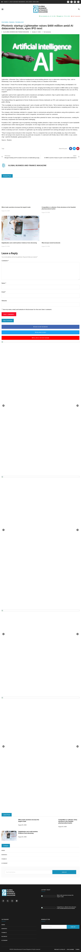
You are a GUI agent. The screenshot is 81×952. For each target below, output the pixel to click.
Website (4, 301)
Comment (5, 261)
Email (4, 292)
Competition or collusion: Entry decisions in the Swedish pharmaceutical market (67, 821)
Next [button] (77, 406)
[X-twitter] (71, 2)
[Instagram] (78, 2)
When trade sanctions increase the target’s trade (16, 207)
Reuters (9, 140)
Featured (5, 22)
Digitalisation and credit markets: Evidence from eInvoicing (19, 243)
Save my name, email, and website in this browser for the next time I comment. (27, 309)
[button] (2, 9)
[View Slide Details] (40, 385)
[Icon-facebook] (68, 2)
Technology (19, 22)
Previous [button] (3, 406)
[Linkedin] (75, 2)
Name (4, 283)
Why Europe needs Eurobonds (51, 243)
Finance (11, 22)
